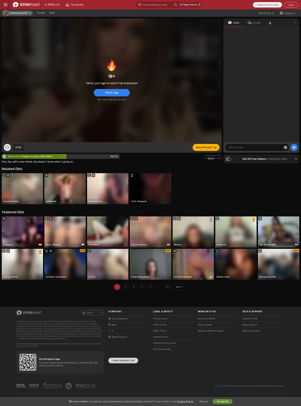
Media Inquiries (119, 337)
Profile (41, 12)
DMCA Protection (251, 331)
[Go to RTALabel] (21, 386)
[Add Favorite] (7, 147)
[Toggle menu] (5, 4)
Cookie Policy (185, 401)
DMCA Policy (159, 331)
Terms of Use (160, 325)
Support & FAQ (249, 318)
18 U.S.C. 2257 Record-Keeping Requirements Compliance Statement (249, 386)
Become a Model (206, 318)
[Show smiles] (285, 147)
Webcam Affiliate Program (211, 331)
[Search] (175, 4)
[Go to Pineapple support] (69, 386)
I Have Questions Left (123, 360)
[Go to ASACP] (34, 386)
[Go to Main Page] (26, 4)
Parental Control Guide (164, 343)
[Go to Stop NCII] (85, 386)
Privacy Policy (160, 318)
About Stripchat (120, 318)
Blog (114, 325)
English (89, 313)
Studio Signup (205, 325)
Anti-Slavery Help (162, 349)
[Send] (294, 147)
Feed (52, 12)
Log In (291, 4)
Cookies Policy (160, 337)
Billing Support (249, 325)
